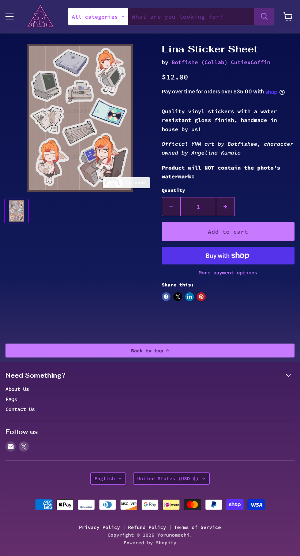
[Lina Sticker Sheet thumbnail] (16, 211)
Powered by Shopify (150, 543)
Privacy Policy (99, 527)
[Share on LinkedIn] (189, 296)
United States (168, 478)
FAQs (11, 399)
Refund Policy (147, 527)
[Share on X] (177, 296)
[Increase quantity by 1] (225, 206)
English (104, 478)
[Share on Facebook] (166, 296)
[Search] (264, 16)
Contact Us (20, 409)
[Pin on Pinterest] (201, 296)
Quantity (173, 190)
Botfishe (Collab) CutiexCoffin (221, 62)
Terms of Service (197, 527)
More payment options (228, 272)
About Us (17, 389)
